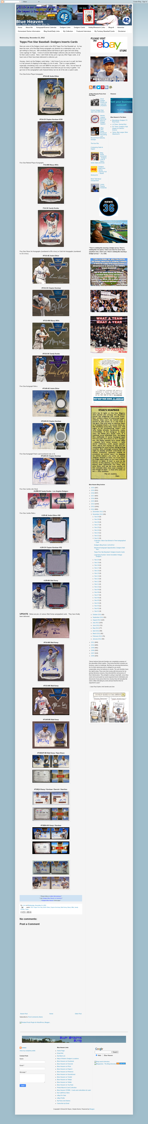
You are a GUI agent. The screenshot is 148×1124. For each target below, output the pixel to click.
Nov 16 (96, 570)
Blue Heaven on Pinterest (65, 1072)
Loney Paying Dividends (103, 186)
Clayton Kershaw (55, 907)
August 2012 (97, 620)
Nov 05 (96, 600)
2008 (93, 650)
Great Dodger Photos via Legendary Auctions (103, 102)
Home (20, 27)
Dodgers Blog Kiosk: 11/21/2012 (104, 545)
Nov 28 (96, 522)
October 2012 (97, 614)
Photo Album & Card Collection (67, 1087)
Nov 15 (96, 573)
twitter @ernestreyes (55, 896)
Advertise (120, 27)
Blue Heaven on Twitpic (64, 1079)
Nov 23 (96, 533)
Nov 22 (96, 535)
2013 (93, 506)
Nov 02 (96, 608)
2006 (93, 656)
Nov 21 (96, 538)
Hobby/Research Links (96, 27)
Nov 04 (96, 603)
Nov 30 (96, 517)
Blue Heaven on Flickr (64, 1066)
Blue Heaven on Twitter (64, 1082)
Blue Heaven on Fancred (65, 1064)
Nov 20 (96, 560)
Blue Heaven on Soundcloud (66, 1074)
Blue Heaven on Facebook (65, 1061)
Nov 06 (96, 598)
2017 (93, 496)
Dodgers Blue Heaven (48, 900)
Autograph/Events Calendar (46, 27)
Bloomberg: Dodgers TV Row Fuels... (119, 121)
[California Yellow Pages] (121, 1064)
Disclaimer (122, 31)
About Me (29, 27)
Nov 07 (96, 595)
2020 (93, 487)
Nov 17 (96, 568)
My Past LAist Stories (63, 1101)
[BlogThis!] (24, 912)
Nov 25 (96, 527)
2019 (93, 490)
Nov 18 (96, 565)
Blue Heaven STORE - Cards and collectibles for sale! (74, 1090)
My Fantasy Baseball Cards (104, 31)
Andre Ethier (46, 907)
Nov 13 (96, 579)
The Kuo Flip (95, 143)
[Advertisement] (51, 994)
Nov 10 (96, 587)
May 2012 (96, 628)
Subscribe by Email (63, 1103)
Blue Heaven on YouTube (65, 1085)
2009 (93, 648)
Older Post (78, 1014)
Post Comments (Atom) (35, 1017)
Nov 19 (96, 562)
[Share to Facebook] (28, 912)
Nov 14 (96, 576)
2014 (93, 504)
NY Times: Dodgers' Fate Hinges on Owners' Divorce (120, 128)
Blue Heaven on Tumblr (64, 1077)
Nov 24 (96, 530)
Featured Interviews (83, 31)
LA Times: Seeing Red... (119, 124)
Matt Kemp (64, 907)
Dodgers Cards (79, 27)
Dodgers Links (65, 27)
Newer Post (24, 1014)
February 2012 (97, 636)
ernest (24, 905)
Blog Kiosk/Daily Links (52, 31)
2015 (93, 501)
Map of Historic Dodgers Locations (68, 1058)
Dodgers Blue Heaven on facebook (52, 898)
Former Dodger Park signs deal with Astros (97, 111)
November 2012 (98, 514)
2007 (93, 653)
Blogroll (111, 27)
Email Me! (60, 1053)
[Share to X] (26, 912)
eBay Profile (61, 1098)
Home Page (61, 1051)
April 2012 (96, 631)
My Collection (68, 31)
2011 (93, 642)
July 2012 (96, 622)
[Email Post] (22, 907)
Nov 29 (96, 519)
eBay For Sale (61, 1095)
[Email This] (21, 912)
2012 (93, 509)
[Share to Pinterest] (30, 912)
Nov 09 (96, 589)
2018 (93, 493)
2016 (93, 498)
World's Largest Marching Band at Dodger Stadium (103, 120)
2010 (93, 645)
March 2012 (97, 633)
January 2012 (97, 639)
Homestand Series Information (29, 31)
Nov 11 (96, 584)
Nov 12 (96, 581)
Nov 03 (96, 606)
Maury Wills (70, 907)
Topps (27, 909)
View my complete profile (27, 1051)
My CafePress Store (63, 1093)
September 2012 (98, 617)
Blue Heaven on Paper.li (64, 1069)
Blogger (91, 1109)
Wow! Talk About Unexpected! (96, 179)
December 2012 (98, 511)
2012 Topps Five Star (36, 907)
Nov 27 (96, 525)
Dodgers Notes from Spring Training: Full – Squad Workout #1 (99, 171)
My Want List (61, 1056)
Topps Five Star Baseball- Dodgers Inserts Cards (109, 552)
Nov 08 (96, 592)
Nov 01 (96, 611)
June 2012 (96, 625)
